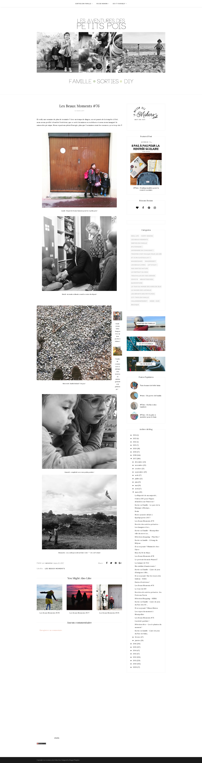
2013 (134, 654)
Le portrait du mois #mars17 (146, 559)
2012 (134, 657)
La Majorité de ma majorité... (146, 495)
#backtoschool (146, 279)
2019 (134, 452)
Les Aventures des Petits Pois (52, 760)
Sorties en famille (139, 243)
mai (136, 485)
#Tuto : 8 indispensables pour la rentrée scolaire (146, 189)
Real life (135, 236)
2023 (134, 438)
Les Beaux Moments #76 (144, 585)
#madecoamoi (136, 261)
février (137, 637)
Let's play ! (152, 265)
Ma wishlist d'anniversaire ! (145, 566)
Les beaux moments (55, 568)
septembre (139, 472)
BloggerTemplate (74, 760)
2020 (135, 448)
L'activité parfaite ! (142, 621)
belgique (135, 305)
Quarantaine (136, 283)
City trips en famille (140, 297)
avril (136, 489)
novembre (139, 465)
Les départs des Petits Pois (143, 294)
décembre (139, 462)
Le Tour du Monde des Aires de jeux (146, 286)
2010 (135, 664)
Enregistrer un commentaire (51, 630)
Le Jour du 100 (140, 589)
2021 (134, 445)
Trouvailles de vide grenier (143, 276)
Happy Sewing (147, 236)
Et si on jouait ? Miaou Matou (146, 608)
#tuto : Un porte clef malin (150, 396)
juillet (137, 479)
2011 (134, 660)
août (136, 475)
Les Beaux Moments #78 (144, 556)
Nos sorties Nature (139, 268)
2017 (134, 458)
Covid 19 (134, 279)
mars (137, 492)
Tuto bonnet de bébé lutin (150, 385)
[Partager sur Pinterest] (115, 563)
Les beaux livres (138, 265)
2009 (135, 667)
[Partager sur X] (111, 563)
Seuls (137, 511)
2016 (134, 644)
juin (136, 482)
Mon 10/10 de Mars (142, 553)
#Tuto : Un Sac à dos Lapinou (148, 406)
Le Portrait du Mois (139, 272)
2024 (135, 435)
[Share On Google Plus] (120, 563)
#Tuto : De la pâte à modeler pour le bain (148, 416)
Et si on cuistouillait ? (141, 257)
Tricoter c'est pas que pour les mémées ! (148, 254)
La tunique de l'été (142, 563)
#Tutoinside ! (136, 247)
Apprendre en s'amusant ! (142, 250)
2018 (134, 455)
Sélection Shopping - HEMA (146, 598)
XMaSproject (150, 261)
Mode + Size (154, 301)
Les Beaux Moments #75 (144, 618)
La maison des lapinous (141, 290)
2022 (134, 442)
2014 (134, 650)
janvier (137, 640)
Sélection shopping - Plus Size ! (147, 537)
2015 (134, 647)
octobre (138, 469)
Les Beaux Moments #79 (144, 521)
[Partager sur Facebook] (107, 563)
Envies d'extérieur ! (142, 582)
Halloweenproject (139, 301)
